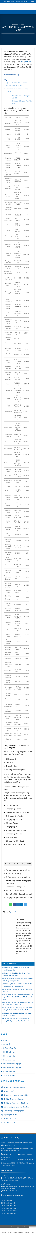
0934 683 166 (6, 1154)
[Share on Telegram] (25, 904)
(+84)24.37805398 (26, 1154)
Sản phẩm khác (9, 1122)
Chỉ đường (3, 1232)
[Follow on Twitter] (19, 1227)
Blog (5, 1040)
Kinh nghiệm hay (9, 1060)
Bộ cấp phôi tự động (11, 1115)
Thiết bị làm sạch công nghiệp (14, 1087)
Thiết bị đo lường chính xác (14, 1099)
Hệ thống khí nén (18, 24)
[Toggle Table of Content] (5, 80)
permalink (13, 912)
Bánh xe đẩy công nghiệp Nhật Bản (16, 1107)
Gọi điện (15, 1232)
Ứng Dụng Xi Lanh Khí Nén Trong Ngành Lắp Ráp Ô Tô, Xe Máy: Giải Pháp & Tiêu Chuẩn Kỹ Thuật (17, 997)
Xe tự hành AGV (9, 1075)
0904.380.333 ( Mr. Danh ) (10, 1180)
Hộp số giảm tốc (9, 1056)
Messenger (20, 1232)
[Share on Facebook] (14, 904)
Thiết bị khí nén (9, 1091)
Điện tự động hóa (9, 1048)
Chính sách (7, 1044)
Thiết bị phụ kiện (10, 1118)
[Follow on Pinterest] (23, 1227)
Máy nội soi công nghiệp (12, 1068)
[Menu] (3, 6)
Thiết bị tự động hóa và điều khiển (16, 1103)
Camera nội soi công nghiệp (14, 1111)
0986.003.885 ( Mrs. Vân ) (10, 1191)
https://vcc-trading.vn (26, 1159)
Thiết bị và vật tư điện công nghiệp (16, 1095)
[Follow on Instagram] (16, 1227)
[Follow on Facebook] (12, 1227)
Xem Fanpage (32, 1233)
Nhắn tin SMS (27, 1233)
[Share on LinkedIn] (21, 904)
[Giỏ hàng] (33, 7)
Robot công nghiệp (10, 1071)
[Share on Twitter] (18, 904)
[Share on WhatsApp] (10, 904)
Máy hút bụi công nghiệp (12, 1064)
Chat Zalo (9, 1232)
